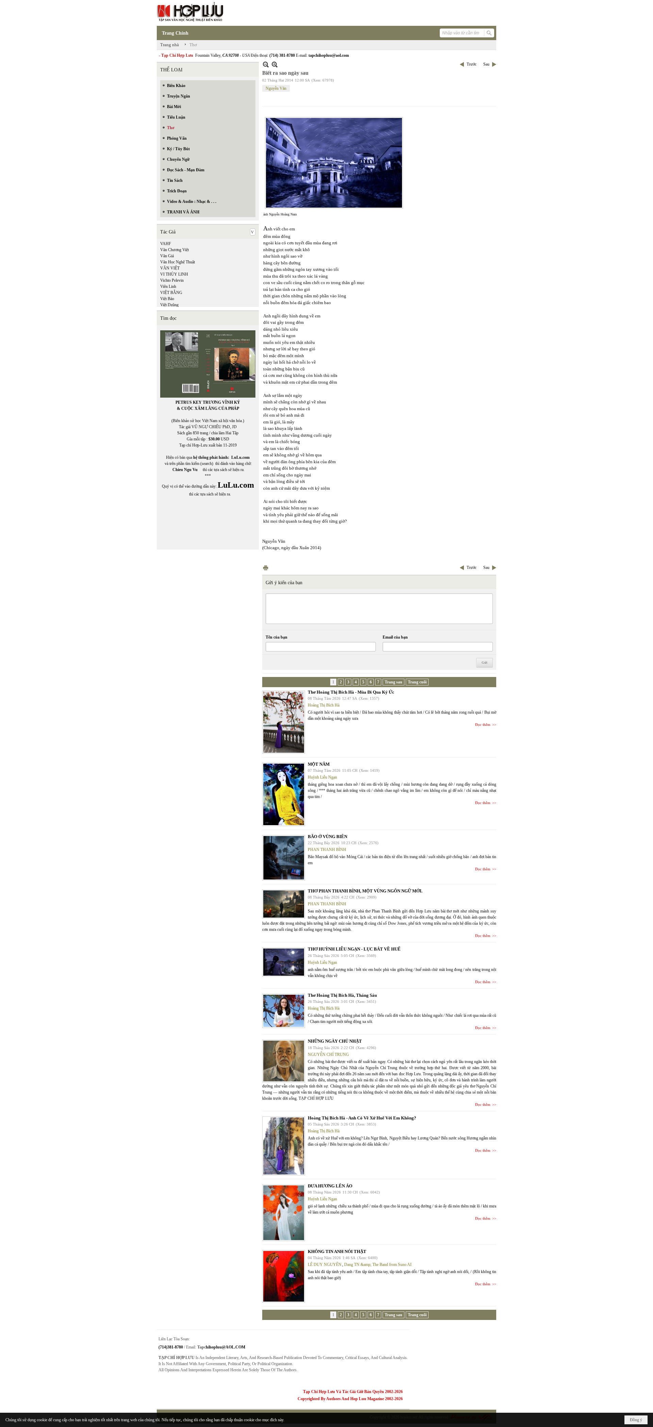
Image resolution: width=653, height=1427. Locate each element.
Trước (471, 64)
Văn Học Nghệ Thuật (177, 262)
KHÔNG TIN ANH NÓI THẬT (337, 1251)
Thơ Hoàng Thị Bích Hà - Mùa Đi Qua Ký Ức (351, 692)
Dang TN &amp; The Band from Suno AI (378, 1264)
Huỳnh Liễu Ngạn (322, 777)
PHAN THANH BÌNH (327, 849)
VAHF (165, 243)
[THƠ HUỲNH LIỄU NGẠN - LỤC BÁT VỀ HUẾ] (283, 962)
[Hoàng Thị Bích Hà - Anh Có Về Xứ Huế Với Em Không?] (283, 1145)
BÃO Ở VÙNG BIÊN (327, 836)
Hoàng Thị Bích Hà (323, 705)
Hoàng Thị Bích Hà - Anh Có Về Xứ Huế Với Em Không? (362, 1117)
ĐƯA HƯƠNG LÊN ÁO (330, 1185)
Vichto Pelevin (172, 280)
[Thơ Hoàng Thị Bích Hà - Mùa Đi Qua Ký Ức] (283, 722)
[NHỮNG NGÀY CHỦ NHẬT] (283, 1061)
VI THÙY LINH (174, 274)
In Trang (265, 567)
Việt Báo (167, 298)
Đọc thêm (482, 725)
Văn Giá (167, 256)
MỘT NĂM (319, 764)
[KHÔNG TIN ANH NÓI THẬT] (283, 1276)
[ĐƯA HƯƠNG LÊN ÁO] (283, 1212)
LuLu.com (240, 457)
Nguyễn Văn (276, 88)
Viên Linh (168, 286)
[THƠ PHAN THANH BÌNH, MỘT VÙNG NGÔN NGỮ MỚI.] (283, 904)
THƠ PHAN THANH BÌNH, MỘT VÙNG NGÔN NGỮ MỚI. (365, 890)
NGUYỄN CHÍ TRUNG (328, 1054)
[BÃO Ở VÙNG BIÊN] (283, 858)
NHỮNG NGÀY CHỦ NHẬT (335, 1041)
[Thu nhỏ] (265, 64)
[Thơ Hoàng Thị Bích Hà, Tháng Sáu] (283, 1011)
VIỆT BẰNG (171, 292)
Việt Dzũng (169, 304)
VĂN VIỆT (170, 268)
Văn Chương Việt (174, 249)
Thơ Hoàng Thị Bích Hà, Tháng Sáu (342, 995)
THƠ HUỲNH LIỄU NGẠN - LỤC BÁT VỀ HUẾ (354, 949)
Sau (486, 64)
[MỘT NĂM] (283, 794)
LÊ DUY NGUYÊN (324, 1264)
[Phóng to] (274, 64)
